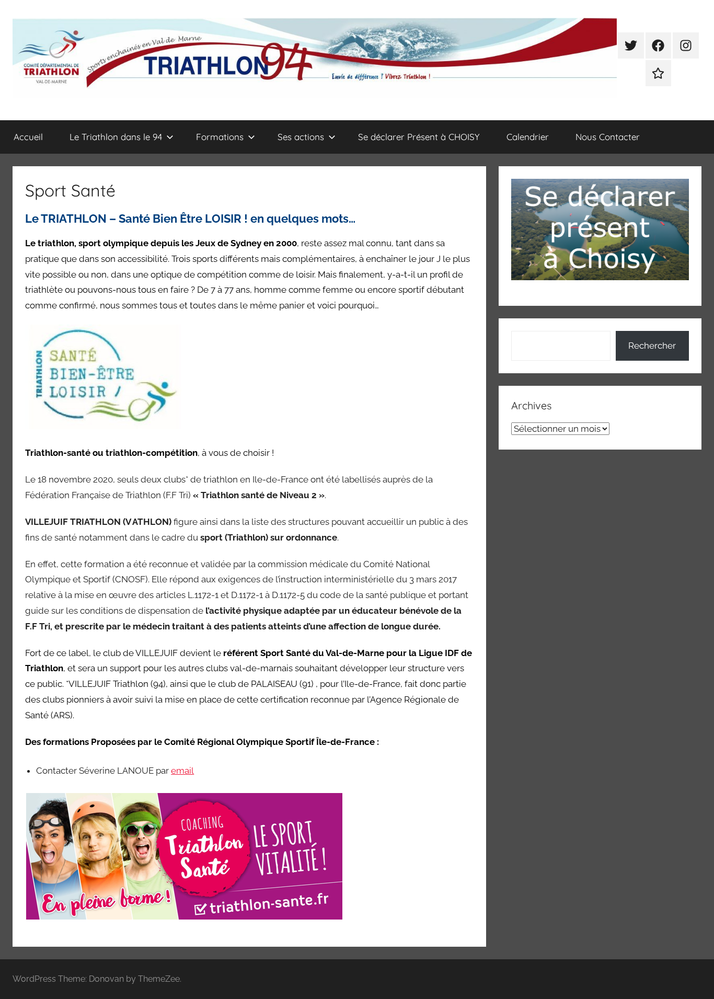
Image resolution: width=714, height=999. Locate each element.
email (182, 770)
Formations (220, 136)
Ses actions (301, 136)
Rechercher (652, 345)
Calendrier (527, 136)
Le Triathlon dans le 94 (116, 136)
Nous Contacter (607, 136)
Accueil (28, 136)
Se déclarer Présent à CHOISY (419, 136)
